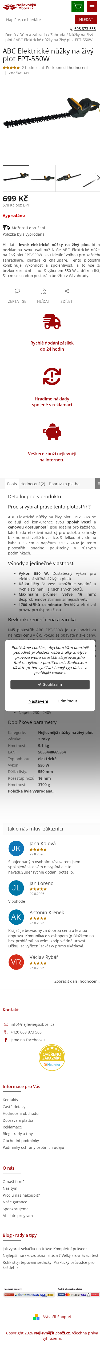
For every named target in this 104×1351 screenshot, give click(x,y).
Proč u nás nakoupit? (21, 1195)
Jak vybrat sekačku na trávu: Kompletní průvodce (46, 1248)
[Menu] (92, 6)
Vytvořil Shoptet (57, 1316)
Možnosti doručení (28, 227)
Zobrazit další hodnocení (76, 981)
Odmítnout (67, 701)
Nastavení (38, 701)
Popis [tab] (12, 483)
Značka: (20, 72)
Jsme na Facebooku (28, 1039)
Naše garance (15, 1201)
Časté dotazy (14, 1106)
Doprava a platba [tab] (64, 483)
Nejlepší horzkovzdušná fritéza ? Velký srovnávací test (50, 1255)
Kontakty (10, 1099)
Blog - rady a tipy (18, 1133)
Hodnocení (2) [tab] (33, 483)
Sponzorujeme (16, 1208)
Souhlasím (52, 684)
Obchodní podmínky (21, 1140)
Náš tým (10, 1188)
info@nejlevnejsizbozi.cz (32, 1024)
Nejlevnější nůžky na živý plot (65, 732)
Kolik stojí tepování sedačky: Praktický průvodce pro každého (48, 1265)
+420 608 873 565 (26, 1032)
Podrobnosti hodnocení (67, 67)
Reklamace (12, 1127)
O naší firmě (14, 1181)
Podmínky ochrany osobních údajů (33, 1147)
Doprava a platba (18, 1120)
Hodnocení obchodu (21, 1113)
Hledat (86, 19)
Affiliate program (18, 1215)
